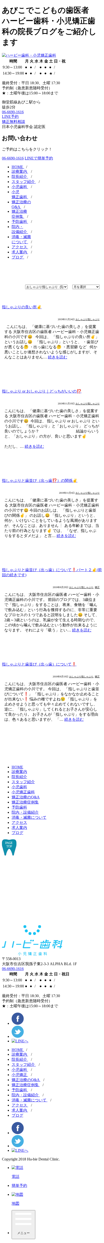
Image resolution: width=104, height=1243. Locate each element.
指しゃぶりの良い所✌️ (22, 307)
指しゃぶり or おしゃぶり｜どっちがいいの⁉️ (42, 391)
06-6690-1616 (13, 112)
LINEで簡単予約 (39, 158)
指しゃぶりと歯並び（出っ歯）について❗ (39, 664)
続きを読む (57, 357)
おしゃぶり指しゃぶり (87, 319)
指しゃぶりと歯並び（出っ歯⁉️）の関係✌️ (39, 480)
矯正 (97, 587)
